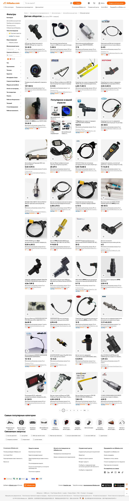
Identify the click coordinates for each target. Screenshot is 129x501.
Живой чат (82, 455)
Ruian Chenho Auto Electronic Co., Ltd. (111, 403)
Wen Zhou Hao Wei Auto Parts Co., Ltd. (86, 289)
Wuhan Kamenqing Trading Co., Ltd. (110, 250)
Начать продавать (109, 455)
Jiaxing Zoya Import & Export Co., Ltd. (60, 209)
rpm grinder (25, 435)
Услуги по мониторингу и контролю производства (39, 467)
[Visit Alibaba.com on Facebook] (105, 472)
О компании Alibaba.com (11, 448)
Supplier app (67, 485)
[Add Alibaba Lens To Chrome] (30, 485)
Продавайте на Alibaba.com (111, 451)
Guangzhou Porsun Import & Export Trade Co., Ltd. (36, 365)
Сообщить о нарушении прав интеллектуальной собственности (89, 465)
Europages (90, 493)
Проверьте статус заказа (111, 458)
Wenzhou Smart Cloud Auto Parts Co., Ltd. (87, 248)
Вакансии (6, 461)
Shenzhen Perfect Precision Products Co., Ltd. (36, 211)
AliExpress (39, 493)
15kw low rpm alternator (56, 435)
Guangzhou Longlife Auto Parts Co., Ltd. (112, 53)
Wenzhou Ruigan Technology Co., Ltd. (60, 326)
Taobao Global (72, 493)
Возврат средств (83, 461)
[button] (71, 3)
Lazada (64, 493)
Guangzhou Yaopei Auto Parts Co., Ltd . (86, 170)
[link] (126, 484)
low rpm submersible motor (74, 435)
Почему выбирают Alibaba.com (12, 451)
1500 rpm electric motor (39, 435)
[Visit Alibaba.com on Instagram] (115, 472)
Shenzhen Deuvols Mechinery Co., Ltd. (111, 209)
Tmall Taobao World (56, 493)
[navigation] (13, 212)
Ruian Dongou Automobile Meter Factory (36, 89)
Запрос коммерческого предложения (64, 457)
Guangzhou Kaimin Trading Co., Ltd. (59, 287)
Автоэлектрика (56, 13)
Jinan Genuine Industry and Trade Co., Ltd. (87, 362)
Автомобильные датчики (70, 13)
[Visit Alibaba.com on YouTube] (119, 472)
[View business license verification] (80, 498)
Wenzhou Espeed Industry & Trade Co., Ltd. (112, 287)
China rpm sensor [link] (85, 13)
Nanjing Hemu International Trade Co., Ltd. (36, 172)
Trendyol (83, 493)
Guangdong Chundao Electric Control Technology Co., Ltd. (87, 209)
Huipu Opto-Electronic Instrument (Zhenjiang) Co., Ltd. (112, 170)
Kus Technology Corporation (108, 326)
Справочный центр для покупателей (89, 451)
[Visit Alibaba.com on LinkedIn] (108, 472)
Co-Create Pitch (8, 455)
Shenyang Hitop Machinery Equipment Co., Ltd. (61, 51)
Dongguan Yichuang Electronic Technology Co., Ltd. (87, 89)
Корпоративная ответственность (13, 458)
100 (84, 410)
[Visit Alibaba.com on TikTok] (122, 472)
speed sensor (104, 435)
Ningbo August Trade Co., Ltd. (58, 365)
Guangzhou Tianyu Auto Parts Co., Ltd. (60, 403)
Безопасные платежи (35, 451)
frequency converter (12, 439)
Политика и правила (34, 471)
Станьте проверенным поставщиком (114, 461)
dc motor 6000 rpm (91, 435)
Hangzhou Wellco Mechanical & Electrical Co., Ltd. (61, 248)
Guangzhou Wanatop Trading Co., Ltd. (111, 128)
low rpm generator (12, 435)
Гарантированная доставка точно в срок (38, 459)
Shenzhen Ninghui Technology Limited (60, 170)
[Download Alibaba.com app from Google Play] (119, 485)
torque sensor (26, 439)
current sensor (38, 439)
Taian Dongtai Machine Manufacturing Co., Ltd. (36, 127)
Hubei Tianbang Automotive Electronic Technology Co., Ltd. (87, 51)
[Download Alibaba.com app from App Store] (106, 485)
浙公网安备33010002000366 (93, 498)
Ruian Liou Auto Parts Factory (33, 287)
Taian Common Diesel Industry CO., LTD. (36, 51)
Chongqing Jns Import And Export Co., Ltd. (112, 366)
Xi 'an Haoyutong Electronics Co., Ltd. (35, 403)
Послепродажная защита (36, 463)
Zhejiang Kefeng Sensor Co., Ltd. (110, 89)
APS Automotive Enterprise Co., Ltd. (34, 326)
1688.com (46, 493)
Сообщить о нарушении (85, 470)
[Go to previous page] (60, 410)
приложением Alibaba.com (92, 485)
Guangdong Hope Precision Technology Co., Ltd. (36, 248)
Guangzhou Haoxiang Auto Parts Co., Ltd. (87, 326)
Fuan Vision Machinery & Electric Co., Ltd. (61, 92)
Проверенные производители (62, 453)
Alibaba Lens (12, 485)
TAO (78, 493)
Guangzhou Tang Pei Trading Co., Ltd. (86, 131)
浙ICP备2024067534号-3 (109, 498)
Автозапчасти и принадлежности (39, 13)
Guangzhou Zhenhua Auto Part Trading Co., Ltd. (87, 403)
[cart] (94, 3)
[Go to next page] (88, 410)
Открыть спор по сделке (86, 458)
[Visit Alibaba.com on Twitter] (112, 472)
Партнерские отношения (111, 465)
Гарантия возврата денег (36, 455)
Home (26, 13)
